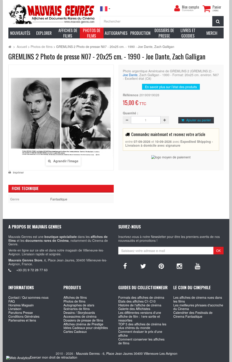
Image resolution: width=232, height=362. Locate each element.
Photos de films (74, 301)
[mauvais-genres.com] (51, 13)
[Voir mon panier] (206, 8)
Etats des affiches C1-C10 (137, 301)
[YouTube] (197, 266)
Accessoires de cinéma (80, 316)
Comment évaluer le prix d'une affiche (140, 333)
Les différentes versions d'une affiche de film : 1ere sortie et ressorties (139, 316)
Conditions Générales (23, 316)
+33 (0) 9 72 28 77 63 (32, 270)
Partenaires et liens (22, 320)
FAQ (11, 301)
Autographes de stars (78, 305)
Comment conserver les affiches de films (141, 341)
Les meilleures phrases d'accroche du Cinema (198, 307)
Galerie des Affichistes (134, 308)
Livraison (14, 308)
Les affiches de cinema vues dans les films (197, 299)
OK (218, 250)
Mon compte (190, 7)
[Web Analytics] (18, 357)
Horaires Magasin (21, 305)
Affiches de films (75, 297)
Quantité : (130, 113)
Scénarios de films (76, 308)
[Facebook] (125, 266)
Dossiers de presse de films (83, 320)
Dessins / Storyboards (79, 312)
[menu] (177, 8)
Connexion (187, 10)
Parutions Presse (20, 312)
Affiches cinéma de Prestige (83, 324)
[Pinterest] (161, 266)
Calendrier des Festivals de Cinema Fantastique (193, 314)
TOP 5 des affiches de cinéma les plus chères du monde (142, 326)
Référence (130, 95)
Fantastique (58, 199)
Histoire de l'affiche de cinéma (139, 305)
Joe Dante (130, 75)
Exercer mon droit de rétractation (53, 357)
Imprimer (18, 172)
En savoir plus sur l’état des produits (171, 87)
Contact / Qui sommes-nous (28, 297)
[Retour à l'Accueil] (9, 46)
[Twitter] (143, 266)
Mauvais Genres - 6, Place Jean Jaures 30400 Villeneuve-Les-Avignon (126, 353)
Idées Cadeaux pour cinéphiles (85, 327)
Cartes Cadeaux (75, 331)
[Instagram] (179, 266)
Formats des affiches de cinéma (141, 297)
